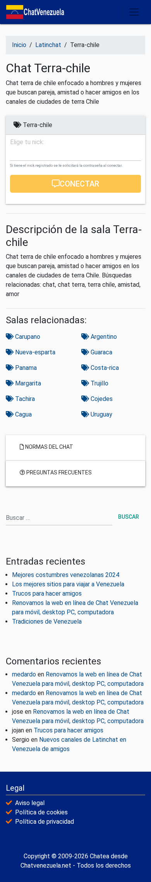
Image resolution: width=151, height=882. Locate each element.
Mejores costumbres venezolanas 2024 (65, 575)
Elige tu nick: (27, 142)
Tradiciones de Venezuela (47, 621)
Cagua (23, 414)
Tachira (24, 399)
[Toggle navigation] (134, 12)
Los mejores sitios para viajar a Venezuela (68, 584)
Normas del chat (48, 446)
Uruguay (100, 414)
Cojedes (101, 399)
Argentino (103, 336)
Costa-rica (104, 367)
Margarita (27, 383)
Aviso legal (30, 803)
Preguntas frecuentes (58, 472)
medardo (24, 674)
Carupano (27, 336)
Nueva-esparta (34, 352)
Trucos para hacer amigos (47, 593)
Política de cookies (41, 812)
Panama (25, 367)
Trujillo (98, 383)
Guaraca (100, 352)
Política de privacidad (44, 821)
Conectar (79, 183)
